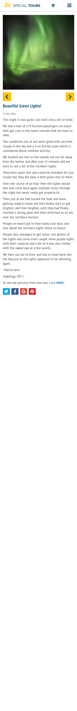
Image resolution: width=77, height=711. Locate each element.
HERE (59, 283)
